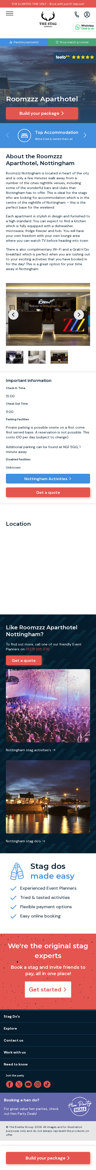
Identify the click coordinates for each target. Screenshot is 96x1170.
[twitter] (20, 1084)
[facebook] (10, 1084)
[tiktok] (48, 1084)
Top (85, 1124)
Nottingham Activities (45, 478)
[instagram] (38, 1084)
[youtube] (29, 1084)
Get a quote (48, 492)
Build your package (45, 1158)
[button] (85, 135)
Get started (45, 989)
